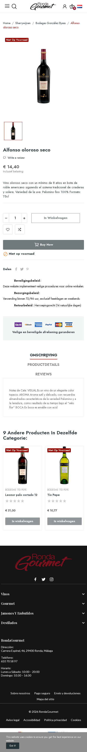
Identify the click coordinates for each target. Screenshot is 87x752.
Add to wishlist (8, 229)
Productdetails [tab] (43, 364)
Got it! (13, 746)
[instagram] (52, 579)
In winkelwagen (55, 218)
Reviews (43, 374)
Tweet (22, 269)
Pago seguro (42, 693)
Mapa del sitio (45, 699)
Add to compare (19, 229)
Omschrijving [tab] (43, 355)
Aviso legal (12, 720)
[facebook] (35, 579)
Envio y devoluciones (67, 693)
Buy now (46, 244)
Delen (16, 269)
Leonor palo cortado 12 (21, 495)
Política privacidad (55, 720)
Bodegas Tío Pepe (16, 490)
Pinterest (27, 269)
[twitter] (43, 579)
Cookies (76, 720)
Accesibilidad (31, 720)
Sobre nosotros (20, 693)
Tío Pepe (53, 495)
